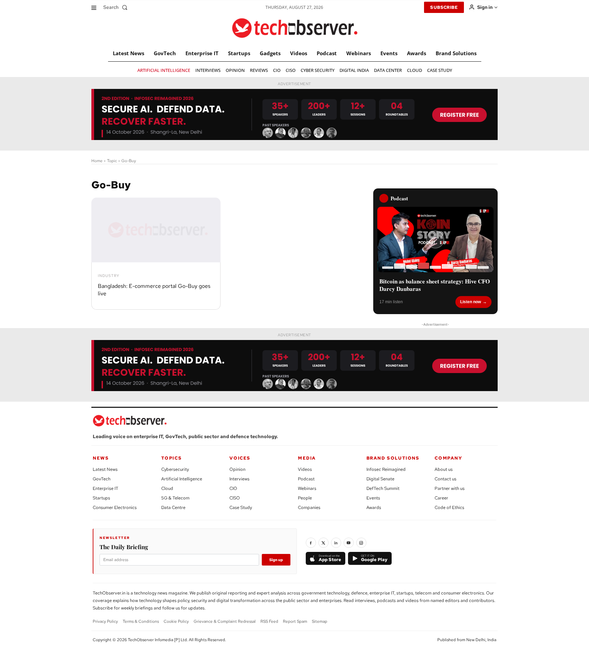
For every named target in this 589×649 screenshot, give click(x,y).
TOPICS (171, 458)
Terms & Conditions (141, 621)
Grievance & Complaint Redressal (225, 621)
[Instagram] (361, 543)
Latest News (105, 469)
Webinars (307, 488)
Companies (309, 507)
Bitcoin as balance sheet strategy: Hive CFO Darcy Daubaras (434, 285)
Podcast (306, 479)
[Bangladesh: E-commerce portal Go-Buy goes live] (156, 230)
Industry (108, 276)
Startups (101, 498)
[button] (116, 7)
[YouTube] (349, 543)
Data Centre (173, 507)
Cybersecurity (175, 469)
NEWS (101, 458)
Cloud (167, 488)
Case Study (240, 507)
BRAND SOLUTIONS (393, 458)
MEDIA (307, 458)
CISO (234, 498)
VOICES (240, 458)
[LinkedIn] (336, 543)
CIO (233, 488)
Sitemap (319, 621)
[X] (323, 543)
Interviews (239, 479)
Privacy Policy (105, 621)
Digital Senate (380, 479)
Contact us (445, 479)
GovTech (101, 479)
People (305, 498)
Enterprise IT (105, 488)
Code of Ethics (449, 507)
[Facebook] (311, 543)
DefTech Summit (382, 488)
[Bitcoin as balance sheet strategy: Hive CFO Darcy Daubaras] (435, 239)
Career (441, 498)
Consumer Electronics (115, 507)
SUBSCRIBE (444, 7)
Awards (373, 507)
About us (444, 469)
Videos (305, 469)
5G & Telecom (175, 498)
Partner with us (450, 488)
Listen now (470, 301)
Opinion (237, 469)
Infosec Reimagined (386, 469)
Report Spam (295, 621)
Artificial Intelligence (181, 479)
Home (97, 161)
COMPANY (448, 458)
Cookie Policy (176, 621)
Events (373, 498)
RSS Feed (269, 621)
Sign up (276, 559)
